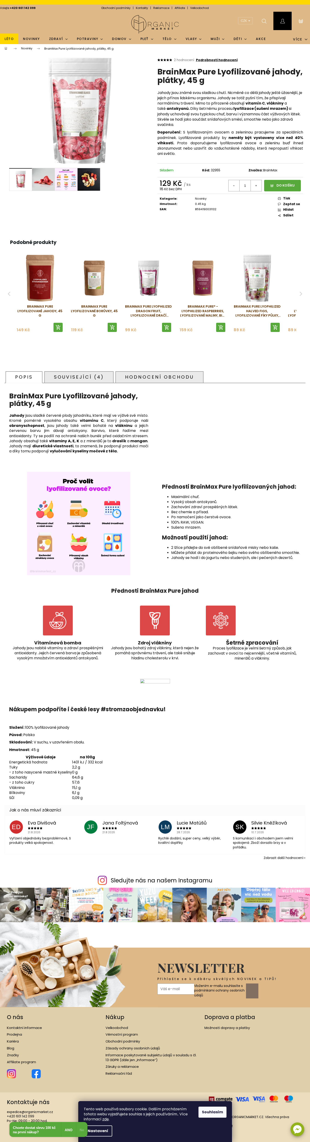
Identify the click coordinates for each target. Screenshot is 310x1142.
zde (105, 1119)
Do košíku (285, 185)
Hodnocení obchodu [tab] (159, 377)
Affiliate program (21, 1062)
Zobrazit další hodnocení (283, 858)
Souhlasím (212, 1112)
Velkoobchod (199, 8)
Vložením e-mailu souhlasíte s (219, 990)
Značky (13, 1055)
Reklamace (161, 8)
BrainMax (270, 170)
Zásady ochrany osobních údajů (133, 1048)
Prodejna (14, 1034)
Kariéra (13, 1041)
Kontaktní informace (24, 1028)
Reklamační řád (119, 1073)
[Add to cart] (58, 327)
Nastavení (98, 1130)
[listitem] (40, 294)
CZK (244, 20)
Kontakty (142, 8)
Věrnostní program (122, 1034)
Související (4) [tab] (79, 377)
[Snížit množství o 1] (234, 185)
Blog (10, 1048)
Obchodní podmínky (116, 8)
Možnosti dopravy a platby (227, 1028)
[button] (297, 1129)
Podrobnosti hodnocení (217, 60)
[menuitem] (9, 39)
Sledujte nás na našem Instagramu (161, 880)
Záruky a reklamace (122, 1066)
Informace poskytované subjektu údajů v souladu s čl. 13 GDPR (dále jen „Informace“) (151, 1057)
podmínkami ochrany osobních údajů (219, 992)
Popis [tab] (24, 377)
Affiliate (180, 8)
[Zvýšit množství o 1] (256, 185)
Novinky (201, 198)
